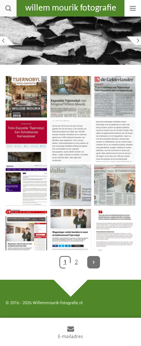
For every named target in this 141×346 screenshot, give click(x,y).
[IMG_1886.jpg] (114, 141)
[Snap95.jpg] (26, 185)
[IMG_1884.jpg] (26, 141)
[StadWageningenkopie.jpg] (71, 97)
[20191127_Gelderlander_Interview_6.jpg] (71, 185)
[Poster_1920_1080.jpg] (26, 97)
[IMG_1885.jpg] (71, 141)
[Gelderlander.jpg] (114, 97)
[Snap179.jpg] (71, 229)
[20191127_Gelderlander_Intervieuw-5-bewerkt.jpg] (114, 185)
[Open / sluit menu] (132, 8)
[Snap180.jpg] (114, 229)
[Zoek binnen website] (8, 8)
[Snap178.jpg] (26, 229)
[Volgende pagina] (93, 262)
